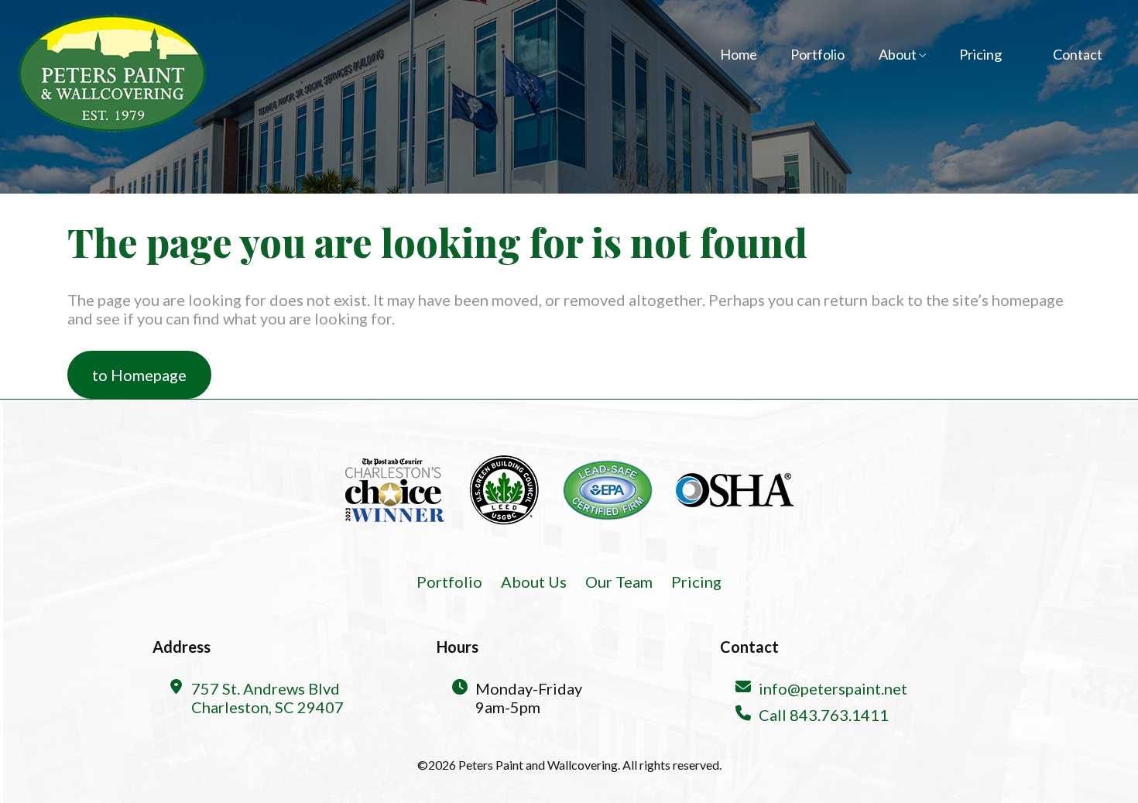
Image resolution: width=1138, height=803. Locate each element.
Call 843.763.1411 (824, 714)
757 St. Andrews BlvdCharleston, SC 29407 (267, 697)
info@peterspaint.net (833, 688)
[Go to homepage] (111, 73)
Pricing (980, 54)
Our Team (619, 581)
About (899, 54)
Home (738, 54)
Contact (1077, 54)
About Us (534, 581)
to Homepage (139, 374)
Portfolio (817, 54)
